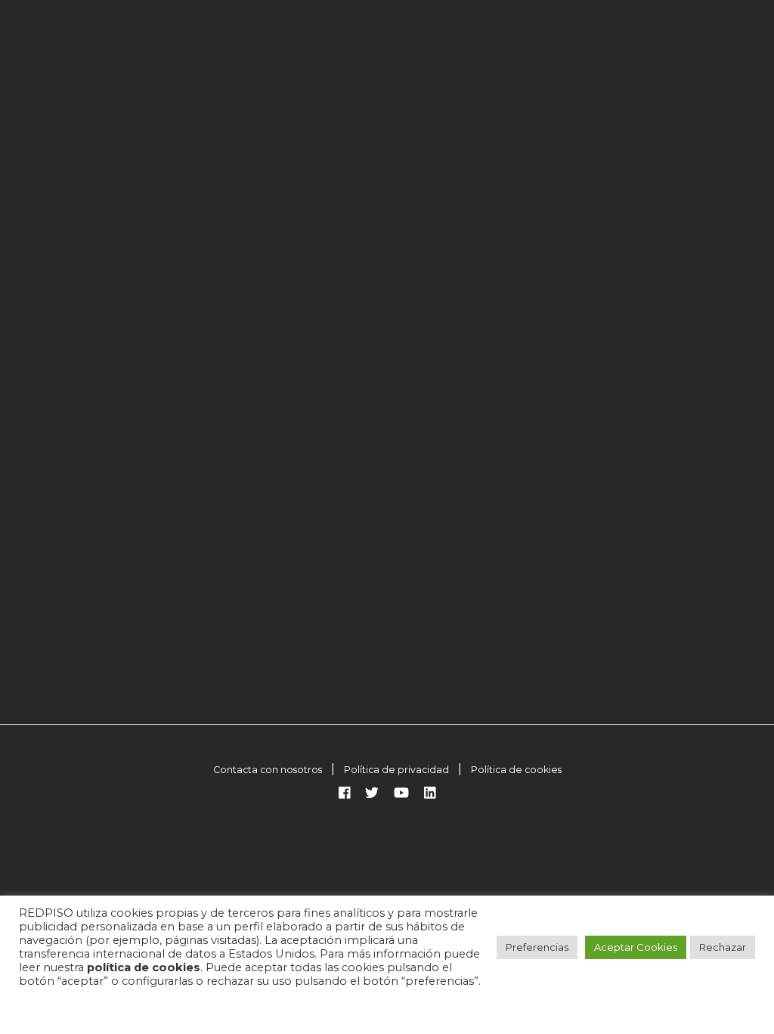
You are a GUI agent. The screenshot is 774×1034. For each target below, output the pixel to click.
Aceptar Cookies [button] (635, 947)
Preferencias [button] (537, 947)
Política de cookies (516, 769)
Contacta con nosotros (267, 769)
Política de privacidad (396, 769)
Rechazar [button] (722, 947)
